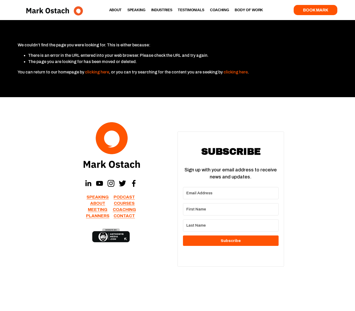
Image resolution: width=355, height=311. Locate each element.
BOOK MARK (315, 10)
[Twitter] (122, 183)
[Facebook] (133, 183)
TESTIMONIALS (191, 10)
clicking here (97, 72)
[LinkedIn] (88, 183)
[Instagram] (111, 183)
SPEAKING (136, 10)
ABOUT (115, 10)
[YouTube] (99, 183)
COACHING (219, 10)
